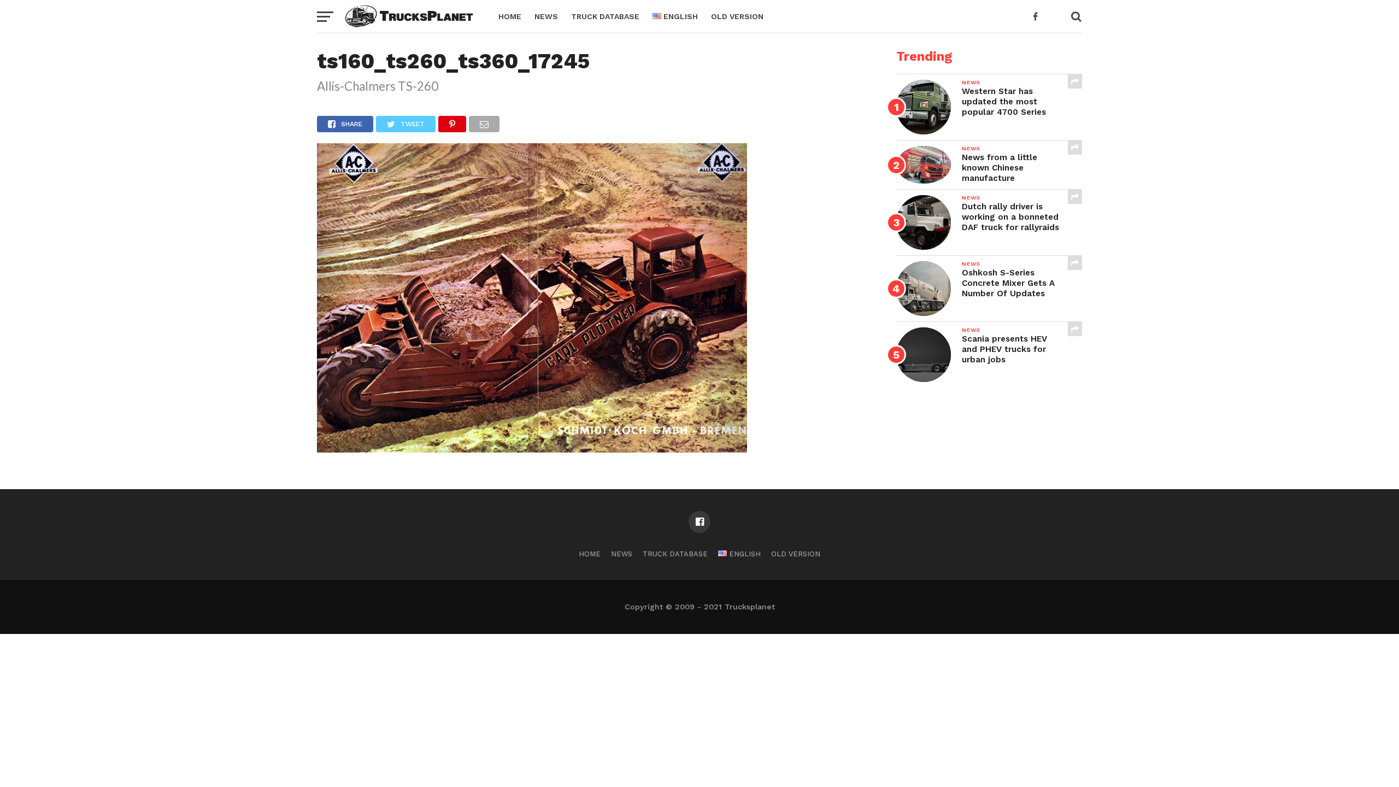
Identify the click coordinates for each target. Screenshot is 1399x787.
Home (509, 16)
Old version (737, 16)
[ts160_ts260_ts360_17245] (532, 449)
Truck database (605, 16)
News (546, 16)
